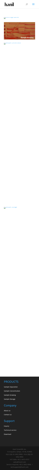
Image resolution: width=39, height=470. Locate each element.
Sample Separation (11, 387)
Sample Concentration (12, 391)
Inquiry (6, 426)
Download (7, 434)
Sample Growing (10, 395)
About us (7, 411)
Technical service (10, 430)
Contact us (8, 415)
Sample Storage (9, 399)
